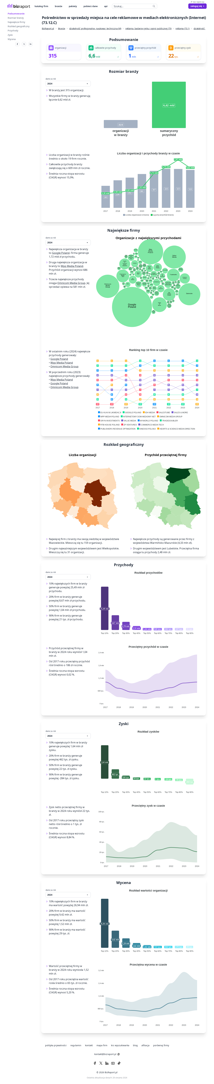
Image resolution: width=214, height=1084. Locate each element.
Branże (61, 28)
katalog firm (41, 6)
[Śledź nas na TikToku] (119, 1063)
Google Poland (61, 253)
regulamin (75, 1045)
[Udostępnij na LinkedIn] (31, 44)
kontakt (89, 1045)
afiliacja (145, 1045)
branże (58, 6)
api (105, 6)
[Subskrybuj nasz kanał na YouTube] (113, 1063)
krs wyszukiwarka (120, 1045)
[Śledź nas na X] (101, 1063)
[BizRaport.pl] (18, 6)
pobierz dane (91, 6)
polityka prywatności (56, 1045)
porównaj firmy (161, 1045)
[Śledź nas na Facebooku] (95, 1063)
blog (135, 1045)
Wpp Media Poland (72, 266)
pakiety (73, 6)
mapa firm (102, 1045)
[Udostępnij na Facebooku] (17, 44)
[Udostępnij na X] (24, 44)
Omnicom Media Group (71, 283)
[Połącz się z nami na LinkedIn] (107, 1063)
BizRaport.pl (48, 28)
